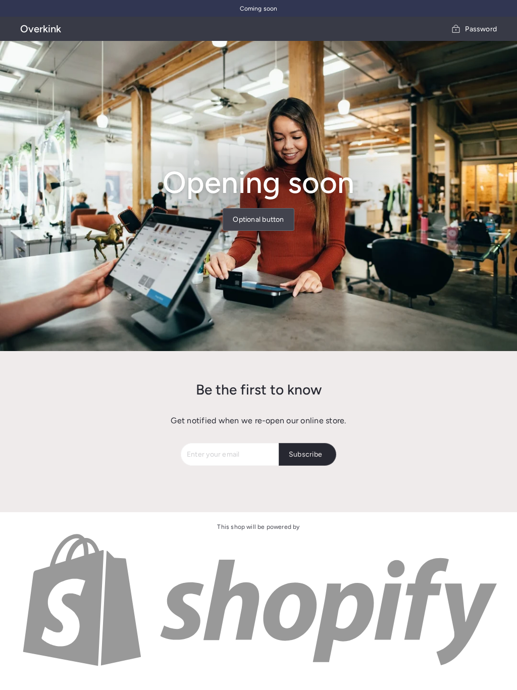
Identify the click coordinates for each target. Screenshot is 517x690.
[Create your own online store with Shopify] (258, 666)
